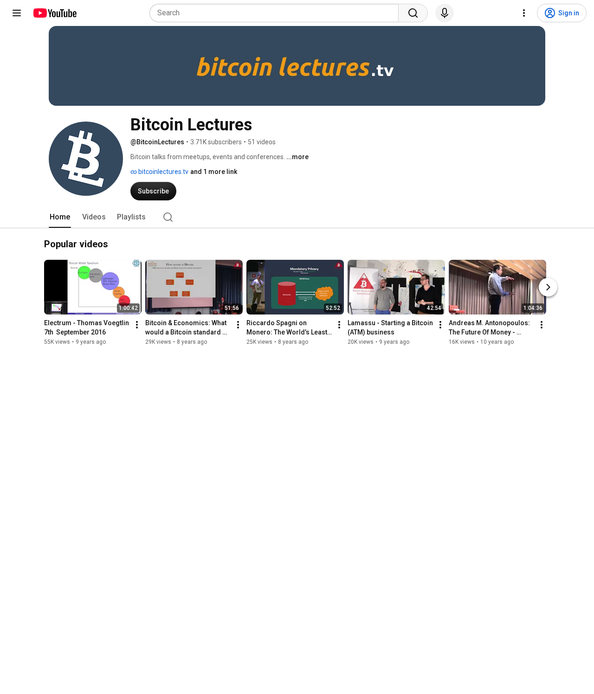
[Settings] (523, 13)
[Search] (413, 13)
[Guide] (16, 13)
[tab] (60, 217)
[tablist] (297, 217)
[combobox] (276, 13)
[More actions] (137, 325)
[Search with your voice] (444, 13)
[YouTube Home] (54, 13)
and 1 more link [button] (213, 171)
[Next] (548, 287)
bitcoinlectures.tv (162, 171)
